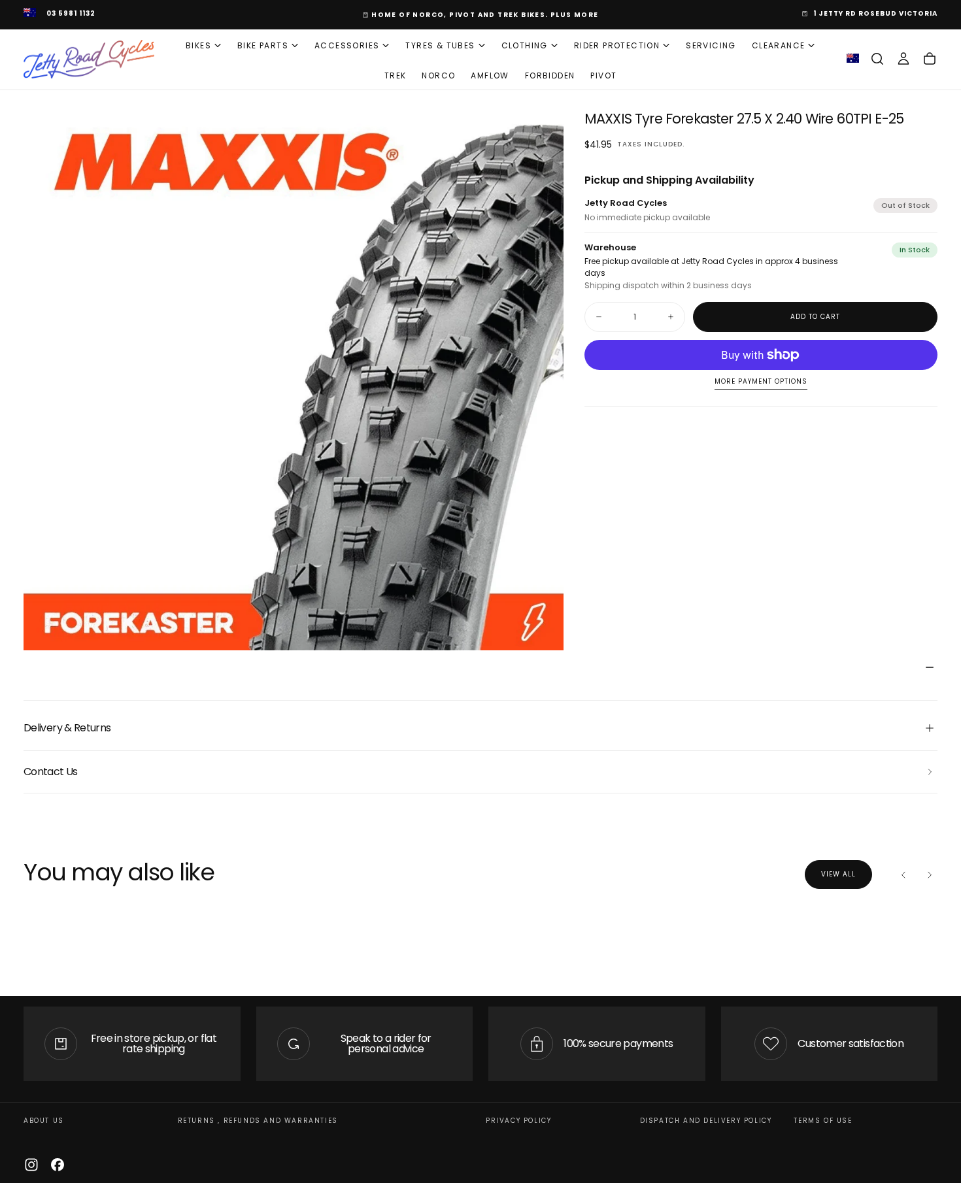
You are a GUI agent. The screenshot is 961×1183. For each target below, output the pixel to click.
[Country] (30, 13)
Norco (438, 75)
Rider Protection (617, 45)
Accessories (346, 45)
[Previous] (903, 874)
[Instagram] (31, 1165)
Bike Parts (262, 45)
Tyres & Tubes (440, 45)
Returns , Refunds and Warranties (258, 1120)
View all (838, 874)
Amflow (490, 75)
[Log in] (903, 58)
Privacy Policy (518, 1120)
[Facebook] (57, 1165)
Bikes (198, 45)
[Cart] (929, 58)
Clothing (524, 45)
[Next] (929, 874)
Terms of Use (823, 1120)
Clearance (778, 45)
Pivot (603, 75)
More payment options (761, 382)
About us (44, 1120)
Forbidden (550, 75)
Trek (395, 75)
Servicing (711, 45)
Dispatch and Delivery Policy (706, 1120)
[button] (877, 58)
